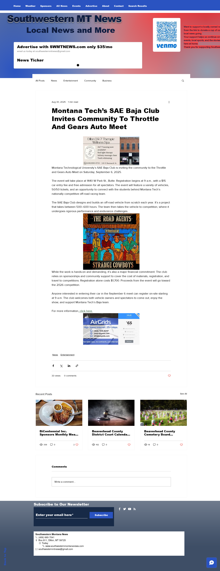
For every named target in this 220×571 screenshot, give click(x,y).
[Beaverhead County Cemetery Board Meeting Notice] (163, 413)
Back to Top (5, 556)
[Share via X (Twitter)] (61, 365)
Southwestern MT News (64, 19)
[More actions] (169, 102)
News (54, 80)
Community (90, 80)
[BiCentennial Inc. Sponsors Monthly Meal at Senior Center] (59, 413)
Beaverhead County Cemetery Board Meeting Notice (159, 433)
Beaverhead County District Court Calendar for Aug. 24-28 (110, 433)
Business (107, 80)
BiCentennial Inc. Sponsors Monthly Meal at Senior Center (58, 433)
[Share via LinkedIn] (69, 365)
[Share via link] (76, 365)
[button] (182, 80)
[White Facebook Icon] (119, 509)
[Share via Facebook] (53, 365)
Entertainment (70, 80)
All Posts (40, 80)
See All (183, 393)
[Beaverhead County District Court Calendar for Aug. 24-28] (111, 413)
